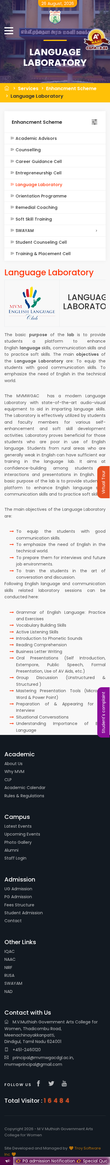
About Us (13, 764)
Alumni (11, 850)
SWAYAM (24, 230)
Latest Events (18, 826)
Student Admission (23, 913)
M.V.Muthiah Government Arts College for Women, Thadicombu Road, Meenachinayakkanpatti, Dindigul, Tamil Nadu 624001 (51, 1031)
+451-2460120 (26, 1050)
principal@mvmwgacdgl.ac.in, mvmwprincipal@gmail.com (39, 1061)
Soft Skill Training (33, 219)
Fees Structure (19, 905)
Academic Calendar (24, 788)
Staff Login (15, 858)
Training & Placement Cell (42, 254)
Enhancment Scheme (71, 88)
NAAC (10, 959)
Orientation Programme (40, 196)
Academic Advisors (35, 138)
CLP (8, 780)
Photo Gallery (18, 842)
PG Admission (18, 897)
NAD (8, 991)
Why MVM (14, 771)
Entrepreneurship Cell (38, 173)
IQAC (9, 951)
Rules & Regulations (24, 796)
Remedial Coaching (35, 207)
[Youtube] (65, 1084)
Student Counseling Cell (40, 242)
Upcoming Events (22, 834)
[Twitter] (52, 1084)
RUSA (9, 975)
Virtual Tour (103, 482)
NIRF (8, 967)
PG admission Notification (43, 1161)
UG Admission (18, 889)
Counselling (27, 150)
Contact (13, 921)
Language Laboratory (37, 96)
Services (28, 88)
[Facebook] (39, 1084)
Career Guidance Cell (38, 161)
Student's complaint (103, 712)
